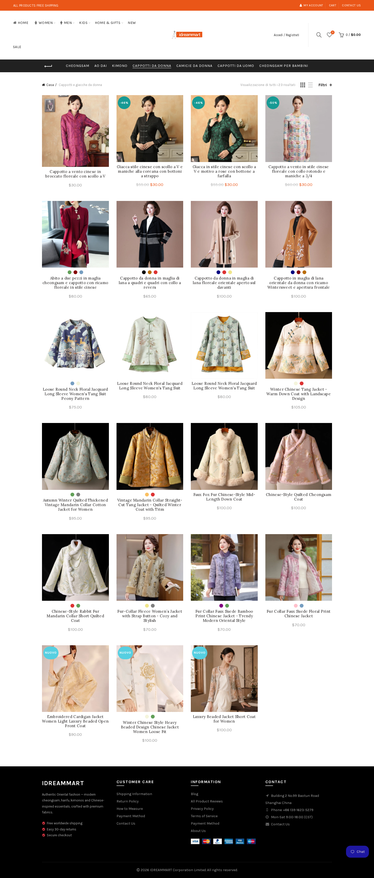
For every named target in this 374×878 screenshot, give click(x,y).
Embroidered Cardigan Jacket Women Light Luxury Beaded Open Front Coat (75, 721)
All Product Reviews (207, 801)
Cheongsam (77, 66)
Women (46, 23)
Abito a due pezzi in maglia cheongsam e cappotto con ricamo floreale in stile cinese (75, 283)
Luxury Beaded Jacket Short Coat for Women (224, 719)
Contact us (351, 5)
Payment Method (131, 816)
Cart (332, 5)
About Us (198, 831)
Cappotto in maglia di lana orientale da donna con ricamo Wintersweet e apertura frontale (298, 283)
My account (313, 5)
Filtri (323, 84)
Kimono (119, 66)
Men (68, 23)
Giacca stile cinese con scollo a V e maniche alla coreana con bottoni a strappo (150, 171)
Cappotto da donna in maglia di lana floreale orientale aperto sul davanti (224, 283)
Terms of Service (204, 816)
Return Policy (128, 801)
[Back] (48, 66)
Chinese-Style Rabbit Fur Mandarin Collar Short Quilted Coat (75, 616)
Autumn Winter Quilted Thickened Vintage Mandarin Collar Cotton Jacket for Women (75, 505)
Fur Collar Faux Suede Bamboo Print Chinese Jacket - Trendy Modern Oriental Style (224, 616)
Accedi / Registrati (286, 35)
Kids (83, 23)
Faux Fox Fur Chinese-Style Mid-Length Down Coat (224, 497)
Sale (17, 47)
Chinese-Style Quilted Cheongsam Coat (298, 497)
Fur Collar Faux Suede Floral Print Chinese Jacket (298, 613)
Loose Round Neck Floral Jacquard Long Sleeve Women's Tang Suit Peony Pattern (75, 394)
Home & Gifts (107, 23)
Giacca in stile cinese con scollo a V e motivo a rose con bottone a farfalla (224, 171)
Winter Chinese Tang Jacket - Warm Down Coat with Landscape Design (298, 394)
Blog (194, 794)
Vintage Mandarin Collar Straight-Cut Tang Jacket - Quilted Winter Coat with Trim (149, 505)
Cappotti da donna (152, 66)
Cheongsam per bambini (283, 66)
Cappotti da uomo (236, 66)
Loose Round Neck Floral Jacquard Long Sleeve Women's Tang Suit (149, 385)
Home (23, 23)
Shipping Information (134, 794)
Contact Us (126, 823)
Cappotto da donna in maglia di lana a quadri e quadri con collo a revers (150, 283)
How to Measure (130, 809)
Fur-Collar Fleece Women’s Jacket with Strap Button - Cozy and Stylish (149, 616)
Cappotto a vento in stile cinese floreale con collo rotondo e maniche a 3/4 (298, 171)
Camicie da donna (194, 66)
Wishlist (332, 32)
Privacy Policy (202, 809)
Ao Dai (100, 66)
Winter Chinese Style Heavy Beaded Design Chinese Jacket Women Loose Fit (150, 727)
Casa (50, 85)
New (132, 23)
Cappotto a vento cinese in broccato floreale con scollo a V (75, 174)
